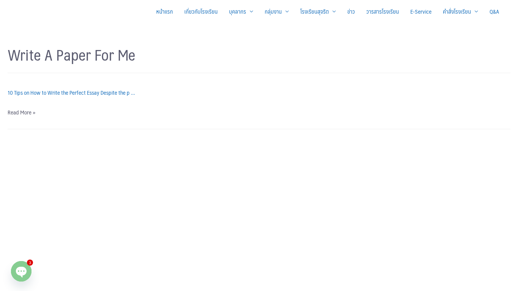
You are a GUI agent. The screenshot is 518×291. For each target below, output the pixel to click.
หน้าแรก (164, 11)
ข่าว (351, 11)
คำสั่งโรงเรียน (457, 11)
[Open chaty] (21, 271)
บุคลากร (237, 11)
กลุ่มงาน (273, 11)
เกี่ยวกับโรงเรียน (201, 11)
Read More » (21, 112)
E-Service (421, 11)
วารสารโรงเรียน (382, 11)
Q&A (494, 11)
